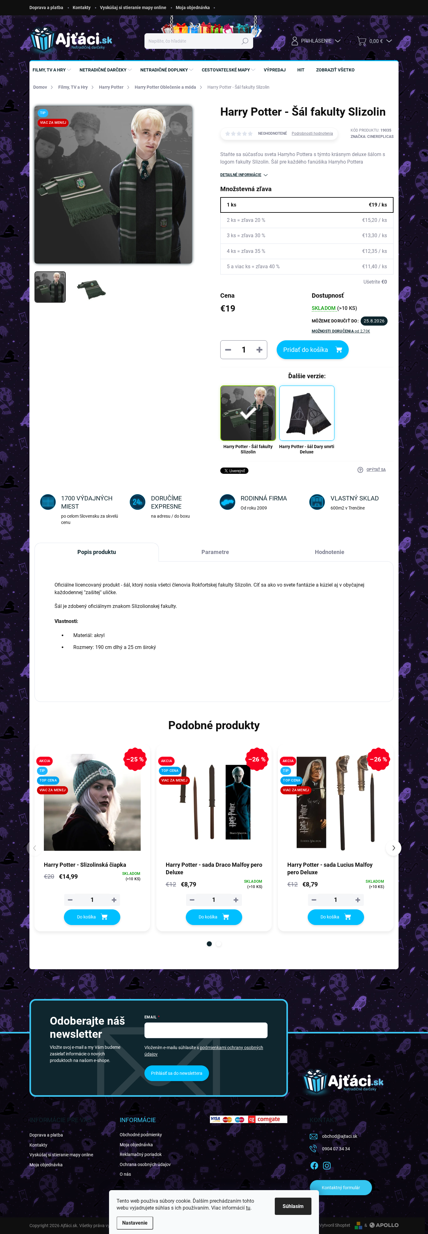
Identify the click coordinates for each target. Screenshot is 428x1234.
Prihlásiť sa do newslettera (176, 1073)
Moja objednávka (193, 7)
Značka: (372, 136)
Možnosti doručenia (341, 331)
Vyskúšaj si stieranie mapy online (133, 7)
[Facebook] (314, 1164)
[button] (209, 944)
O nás (125, 1174)
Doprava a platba (46, 7)
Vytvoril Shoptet (334, 1225)
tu (248, 1208)
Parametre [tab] (215, 552)
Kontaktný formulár (341, 1187)
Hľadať (245, 41)
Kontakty (82, 7)
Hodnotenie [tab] (329, 552)
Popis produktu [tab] (96, 552)
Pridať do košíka (305, 349)
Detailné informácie (240, 175)
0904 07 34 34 (336, 1148)
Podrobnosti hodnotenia (312, 133)
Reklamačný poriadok (141, 1154)
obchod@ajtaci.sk (339, 1136)
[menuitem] (53, 70)
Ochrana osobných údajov (145, 1164)
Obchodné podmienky (141, 1134)
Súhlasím (293, 1206)
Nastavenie (135, 1223)
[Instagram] (326, 1164)
